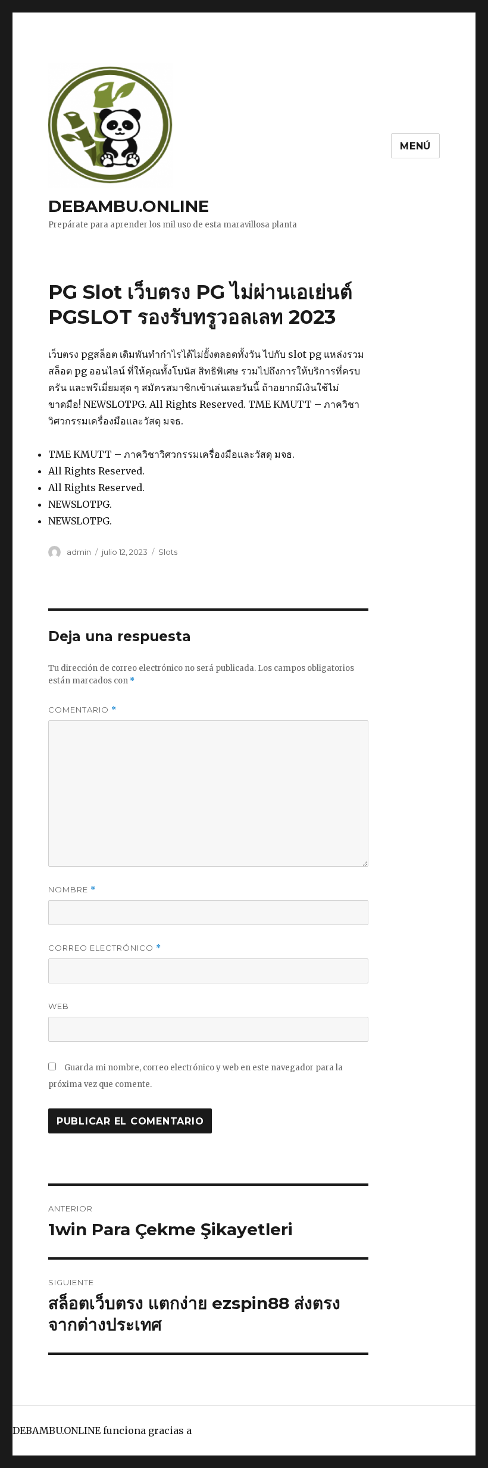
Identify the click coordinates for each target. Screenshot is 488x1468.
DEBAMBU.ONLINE (128, 206)
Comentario (82, 710)
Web (58, 1006)
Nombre (72, 890)
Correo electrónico (104, 948)
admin (79, 552)
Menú (415, 146)
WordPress (220, 1430)
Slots (167, 552)
